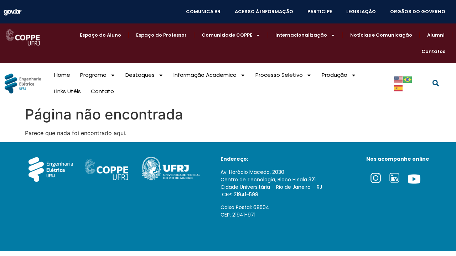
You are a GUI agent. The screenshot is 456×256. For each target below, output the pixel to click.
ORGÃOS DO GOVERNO (417, 11)
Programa (93, 75)
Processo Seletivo (279, 75)
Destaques (140, 75)
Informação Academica (205, 75)
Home (62, 75)
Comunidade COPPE (227, 35)
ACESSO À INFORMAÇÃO (264, 11)
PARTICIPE (319, 11)
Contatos (433, 51)
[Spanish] (398, 87)
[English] (398, 78)
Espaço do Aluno (100, 35)
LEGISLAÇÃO (361, 11)
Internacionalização (301, 35)
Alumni (436, 35)
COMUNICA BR (203, 11)
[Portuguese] (408, 78)
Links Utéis (67, 91)
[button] (435, 83)
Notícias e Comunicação (381, 35)
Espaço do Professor (161, 35)
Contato (102, 91)
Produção (334, 75)
